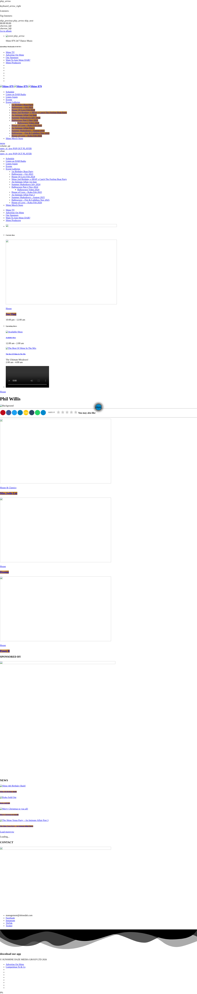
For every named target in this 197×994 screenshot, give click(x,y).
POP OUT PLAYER (16, 148)
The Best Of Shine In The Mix (16, 354)
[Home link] (21, 86)
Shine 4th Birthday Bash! (8, 792)
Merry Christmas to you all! (9, 815)
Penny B (5, 651)
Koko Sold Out (5, 803)
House (9, 308)
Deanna (4, 572)
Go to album (6, 31)
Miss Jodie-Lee (8, 493)
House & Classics (8, 488)
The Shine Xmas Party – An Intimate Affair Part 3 (16, 826)
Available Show (11, 338)
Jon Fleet (11, 314)
